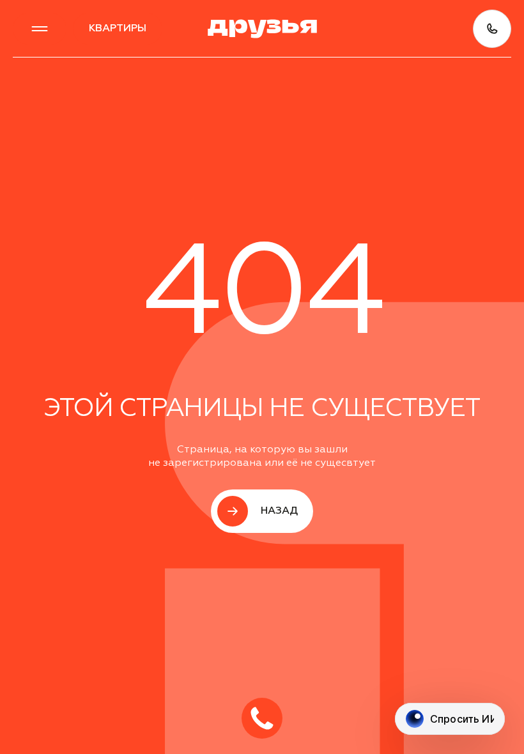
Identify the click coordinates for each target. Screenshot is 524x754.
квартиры (117, 29)
